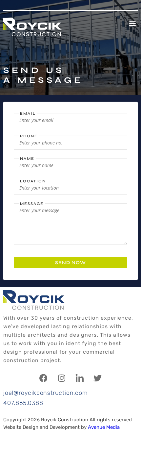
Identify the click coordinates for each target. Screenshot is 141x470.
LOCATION (33, 181)
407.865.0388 (23, 403)
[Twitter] (98, 378)
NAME (27, 158)
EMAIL (28, 113)
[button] (132, 23)
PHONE (29, 136)
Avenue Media (104, 427)
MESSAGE (32, 203)
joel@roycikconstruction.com (45, 392)
